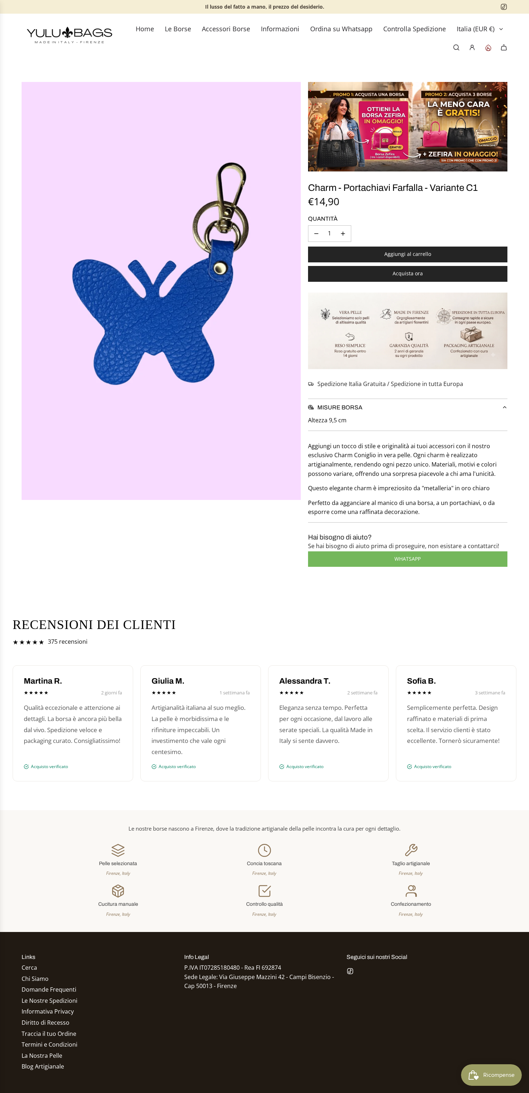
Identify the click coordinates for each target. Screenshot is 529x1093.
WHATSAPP (407, 558)
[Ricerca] (456, 47)
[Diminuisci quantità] (316, 234)
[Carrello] (504, 47)
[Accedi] (472, 47)
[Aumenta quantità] (343, 234)
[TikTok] (504, 6)
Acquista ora (408, 273)
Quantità (323, 219)
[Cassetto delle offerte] (488, 47)
